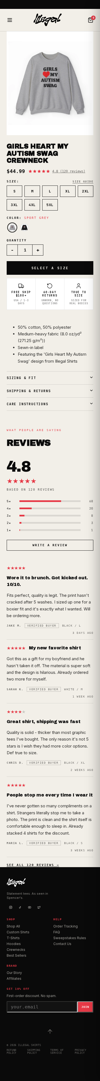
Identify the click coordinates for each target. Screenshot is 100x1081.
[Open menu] (9, 20)
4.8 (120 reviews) (68, 171)
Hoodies (14, 944)
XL (67, 191)
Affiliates (14, 978)
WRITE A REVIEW (50, 545)
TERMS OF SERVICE (56, 1051)
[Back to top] (50, 1031)
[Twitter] (39, 907)
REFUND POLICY (11, 1051)
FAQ (56, 932)
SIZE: (13, 181)
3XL (14, 204)
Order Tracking (65, 926)
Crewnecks (16, 950)
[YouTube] (29, 907)
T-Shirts (13, 938)
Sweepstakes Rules (69, 938)
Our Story (14, 973)
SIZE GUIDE (82, 181)
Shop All (13, 926)
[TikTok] (20, 907)
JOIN (85, 1006)
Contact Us (62, 944)
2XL (85, 191)
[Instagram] (10, 907)
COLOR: (28, 218)
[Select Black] (24, 227)
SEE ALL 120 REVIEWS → (33, 865)
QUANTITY (17, 240)
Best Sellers (16, 955)
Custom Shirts (18, 932)
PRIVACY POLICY (80, 1051)
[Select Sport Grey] (12, 227)
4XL (32, 204)
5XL (50, 204)
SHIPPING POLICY (33, 1051)
